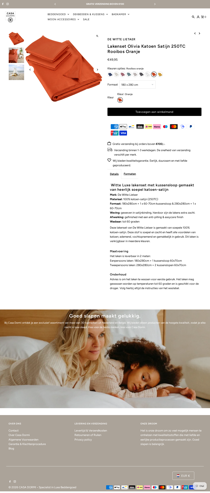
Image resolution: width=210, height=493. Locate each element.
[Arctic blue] (129, 74)
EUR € (185, 475)
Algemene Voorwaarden (23, 439)
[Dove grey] (135, 74)
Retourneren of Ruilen (87, 435)
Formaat (112, 84)
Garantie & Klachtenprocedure (27, 444)
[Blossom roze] (123, 74)
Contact (14, 430)
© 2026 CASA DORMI (23, 487)
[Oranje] (120, 100)
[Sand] (116, 74)
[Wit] (147, 74)
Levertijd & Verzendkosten (90, 430)
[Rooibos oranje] (154, 74)
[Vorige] (195, 33)
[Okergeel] (160, 74)
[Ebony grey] (141, 74)
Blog (11, 448)
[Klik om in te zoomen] (97, 36)
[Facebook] (2, 4)
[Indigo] (110, 74)
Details (114, 174)
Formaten (130, 173)
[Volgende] (199, 33)
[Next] (154, 4)
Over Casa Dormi (19, 435)
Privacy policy (83, 439)
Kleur (110, 97)
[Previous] (55, 4)
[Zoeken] (193, 17)
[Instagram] (7, 4)
